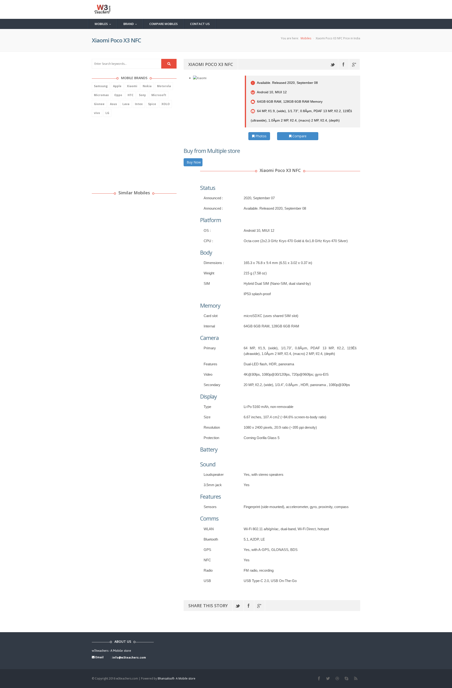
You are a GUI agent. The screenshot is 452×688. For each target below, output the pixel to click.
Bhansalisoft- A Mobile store (176, 678)
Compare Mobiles (163, 24)
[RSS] (355, 678)
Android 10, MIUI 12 (271, 92)
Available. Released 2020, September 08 (287, 83)
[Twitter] (332, 64)
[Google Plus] (354, 64)
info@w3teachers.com (129, 657)
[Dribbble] (337, 678)
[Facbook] (319, 678)
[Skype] (346, 678)
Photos (260, 136)
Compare (299, 136)
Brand (131, 24)
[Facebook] (343, 64)
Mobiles (104, 24)
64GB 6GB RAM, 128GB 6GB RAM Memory (289, 101)
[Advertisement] (127, 151)
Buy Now (194, 162)
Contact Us (200, 24)
